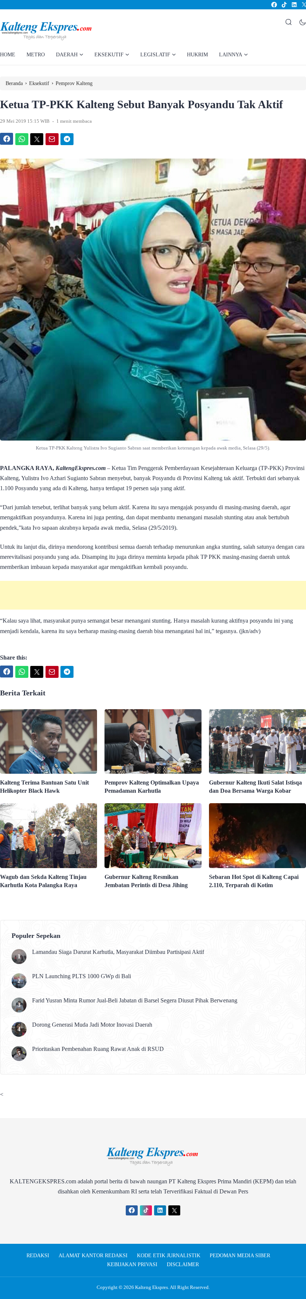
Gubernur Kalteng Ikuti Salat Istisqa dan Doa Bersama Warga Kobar (255, 786)
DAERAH (67, 54)
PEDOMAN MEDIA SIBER (240, 1255)
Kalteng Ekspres (151, 1287)
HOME (7, 54)
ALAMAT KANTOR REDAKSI (93, 1255)
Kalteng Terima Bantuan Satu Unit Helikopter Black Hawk (44, 786)
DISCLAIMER (183, 1264)
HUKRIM (197, 54)
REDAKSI (37, 1255)
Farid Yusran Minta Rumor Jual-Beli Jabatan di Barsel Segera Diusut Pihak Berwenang (134, 1000)
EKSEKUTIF (109, 54)
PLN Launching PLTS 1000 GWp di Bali (81, 976)
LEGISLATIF (155, 54)
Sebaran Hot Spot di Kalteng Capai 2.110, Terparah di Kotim (254, 881)
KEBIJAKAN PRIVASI (132, 1264)
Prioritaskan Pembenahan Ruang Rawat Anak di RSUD (98, 1049)
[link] (274, 4)
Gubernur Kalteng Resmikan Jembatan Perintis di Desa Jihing (146, 881)
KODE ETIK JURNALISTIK (168, 1255)
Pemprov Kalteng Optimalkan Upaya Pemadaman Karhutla (151, 786)
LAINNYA (230, 54)
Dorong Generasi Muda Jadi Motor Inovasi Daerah (93, 1024)
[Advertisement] (153, 595)
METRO (35, 54)
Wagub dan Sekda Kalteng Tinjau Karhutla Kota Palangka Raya (43, 881)
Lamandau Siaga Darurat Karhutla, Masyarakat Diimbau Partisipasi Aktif (118, 952)
